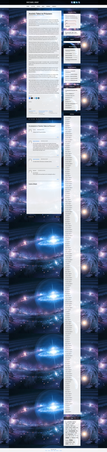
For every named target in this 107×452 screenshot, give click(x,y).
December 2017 (68, 325)
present (67, 435)
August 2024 (67, 165)
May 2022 (67, 219)
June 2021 (67, 241)
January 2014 (67, 411)
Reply (58, 137)
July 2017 (67, 335)
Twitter (74, 2)
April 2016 (67, 365)
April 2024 (67, 173)
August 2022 (67, 213)
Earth (67, 427)
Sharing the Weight (68, 55)
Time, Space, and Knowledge (70, 103)
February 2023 (67, 201)
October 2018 (67, 305)
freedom (70, 427)
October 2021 (67, 233)
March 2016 (67, 367)
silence (75, 435)
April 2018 (67, 317)
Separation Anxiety (32, 110)
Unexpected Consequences (70, 50)
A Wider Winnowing (68, 57)
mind (76, 432)
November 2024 (68, 159)
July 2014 (67, 405)
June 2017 (67, 337)
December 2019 (68, 277)
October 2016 (67, 353)
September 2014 (68, 403)
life (76, 430)
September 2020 (68, 259)
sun (70, 437)
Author (33, 6)
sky (77, 435)
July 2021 (67, 239)
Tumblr (79, 2)
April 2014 (67, 409)
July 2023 (67, 191)
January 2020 (67, 275)
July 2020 (67, 263)
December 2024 (68, 157)
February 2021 (67, 249)
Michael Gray (41, 15)
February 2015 (67, 393)
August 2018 (67, 309)
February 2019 (67, 297)
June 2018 (67, 313)
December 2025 (68, 133)
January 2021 (67, 251)
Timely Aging (67, 105)
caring (73, 423)
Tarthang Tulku (75, 437)
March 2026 (67, 127)
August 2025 (67, 141)
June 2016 (67, 361)
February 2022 (67, 225)
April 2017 (67, 341)
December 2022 (68, 205)
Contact (54, 6)
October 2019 (67, 281)
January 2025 (67, 155)
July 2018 (67, 311)
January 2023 (67, 203)
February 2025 (67, 153)
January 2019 (67, 299)
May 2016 (67, 363)
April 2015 (67, 389)
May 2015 (67, 387)
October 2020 (67, 257)
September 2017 (68, 331)
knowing (67, 430)
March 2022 (67, 223)
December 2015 (68, 373)
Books (38, 6)
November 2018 (68, 303)
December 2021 (68, 229)
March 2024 (67, 175)
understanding (69, 442)
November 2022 (68, 207)
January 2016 (67, 371)
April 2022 (67, 221)
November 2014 (68, 399)
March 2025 (67, 151)
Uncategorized (67, 107)
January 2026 (67, 131)
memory (72, 432)
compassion (71, 424)
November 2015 (68, 375)
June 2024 (67, 169)
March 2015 (67, 391)
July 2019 (67, 287)
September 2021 (68, 235)
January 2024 (67, 179)
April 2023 (67, 197)
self (73, 435)
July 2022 (67, 215)
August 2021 (67, 237)
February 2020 (67, 273)
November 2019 (68, 279)
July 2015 (67, 383)
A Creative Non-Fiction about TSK (71, 90)
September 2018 (68, 307)
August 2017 (67, 333)
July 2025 (67, 143)
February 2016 (67, 369)
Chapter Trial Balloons (69, 93)
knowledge (72, 430)
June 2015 (67, 385)
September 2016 (68, 355)
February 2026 (67, 129)
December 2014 (68, 397)
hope (72, 428)
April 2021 (67, 245)
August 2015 (67, 381)
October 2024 (67, 161)
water (67, 443)
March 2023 (67, 199)
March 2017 (67, 343)
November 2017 (68, 327)
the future (67, 440)
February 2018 (67, 321)
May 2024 (67, 171)
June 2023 (67, 193)
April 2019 (67, 293)
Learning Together (68, 53)
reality (69, 435)
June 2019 (67, 289)
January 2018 (67, 323)
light (66, 432)
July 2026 (67, 119)
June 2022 (67, 217)
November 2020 (68, 255)
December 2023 (68, 181)
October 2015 (67, 377)
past (75, 434)
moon (66, 434)
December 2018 (68, 301)
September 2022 (68, 211)
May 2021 (67, 243)
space (67, 437)
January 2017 (67, 347)
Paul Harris (67, 76)
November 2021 (68, 231)
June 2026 (67, 121)
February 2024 (67, 177)
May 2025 (67, 147)
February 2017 (67, 345)
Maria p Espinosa (36, 141)
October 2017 (67, 329)
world (72, 443)
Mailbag (66, 99)
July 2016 (67, 359)
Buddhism (69, 423)
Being (67, 423)
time (71, 440)
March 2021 (67, 247)
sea (71, 435)
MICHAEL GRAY (33, 2)
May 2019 (67, 291)
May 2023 (67, 195)
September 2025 (68, 139)
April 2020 (67, 269)
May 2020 (67, 267)
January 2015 (67, 395)
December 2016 (68, 349)
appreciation (69, 421)
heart (67, 428)
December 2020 (68, 253)
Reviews (48, 6)
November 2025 (68, 135)
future (74, 427)
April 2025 (67, 149)
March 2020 (67, 271)
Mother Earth (70, 434)
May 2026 (67, 123)
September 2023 (68, 187)
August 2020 (67, 261)
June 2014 (67, 407)
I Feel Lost (50, 110)
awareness (74, 421)
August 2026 (67, 117)
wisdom (70, 443)
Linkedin (77, 2)
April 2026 (67, 125)
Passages (67, 101)
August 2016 (67, 357)
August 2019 (67, 285)
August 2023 (67, 189)
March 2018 (67, 319)
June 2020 (67, 265)
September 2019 (68, 283)
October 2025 (67, 137)
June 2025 (67, 145)
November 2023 (68, 183)
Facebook (72, 2)
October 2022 (67, 209)
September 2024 (68, 163)
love (69, 432)
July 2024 (67, 167)
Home (28, 6)
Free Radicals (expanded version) (71, 59)
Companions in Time (68, 95)
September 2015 (68, 379)
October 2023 (67, 185)
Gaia (77, 427)
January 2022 (67, 227)
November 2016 (68, 351)
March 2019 (67, 295)
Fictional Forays (68, 97)
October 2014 (67, 401)
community (67, 424)
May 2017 (67, 339)
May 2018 (67, 315)
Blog (43, 6)
